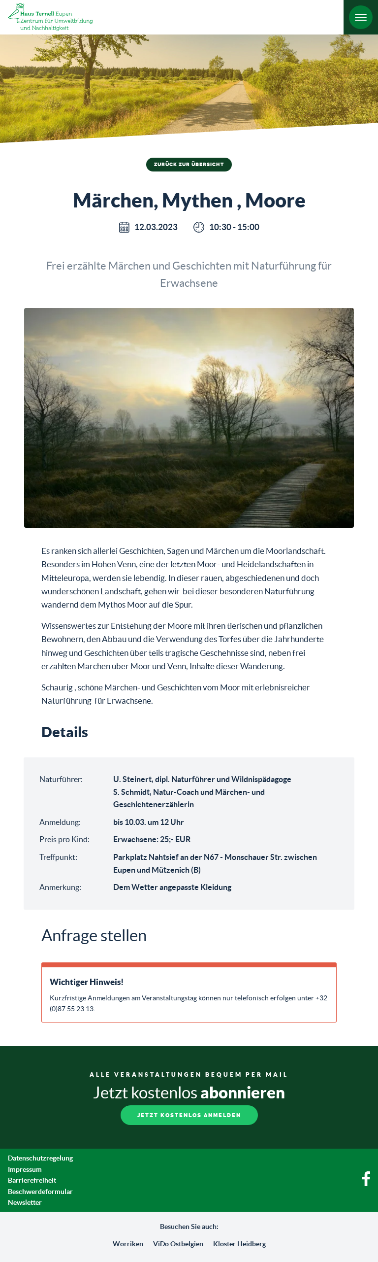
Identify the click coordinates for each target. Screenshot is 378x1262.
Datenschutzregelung (40, 1158)
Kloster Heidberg (239, 1244)
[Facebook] (366, 1184)
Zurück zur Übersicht (189, 165)
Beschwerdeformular (40, 1191)
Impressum (25, 1169)
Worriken (128, 1244)
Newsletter (25, 1202)
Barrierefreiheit (32, 1180)
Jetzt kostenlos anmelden (189, 1115)
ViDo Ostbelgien (178, 1244)
